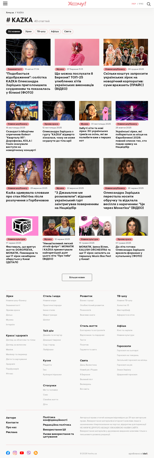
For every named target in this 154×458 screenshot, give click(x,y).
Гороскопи (124, 346)
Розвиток (86, 296)
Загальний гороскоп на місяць (132, 360)
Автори (11, 418)
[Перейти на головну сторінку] (77, 4)
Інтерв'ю (10, 325)
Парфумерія (12, 369)
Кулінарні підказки (52, 375)
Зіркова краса (51, 124)
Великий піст (86, 380)
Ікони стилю (49, 310)
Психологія (85, 310)
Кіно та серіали (124, 330)
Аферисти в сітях (126, 315)
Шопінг (46, 320)
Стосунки (49, 385)
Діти (45, 405)
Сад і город (49, 345)
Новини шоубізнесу (115, 69)
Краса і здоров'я (17, 335)
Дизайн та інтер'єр (52, 335)
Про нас (11, 427)
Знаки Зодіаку (124, 370)
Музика (60, 69)
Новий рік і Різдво (88, 370)
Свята (67, 31)
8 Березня (85, 375)
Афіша (55, 31)
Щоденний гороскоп (127, 375)
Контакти (12, 422)
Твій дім (48, 331)
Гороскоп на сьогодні (127, 351)
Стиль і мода (51, 296)
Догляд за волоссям (16, 345)
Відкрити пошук (148, 4)
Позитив (84, 345)
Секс (45, 395)
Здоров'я (10, 364)
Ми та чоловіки (50, 390)
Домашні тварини (52, 340)
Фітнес (9, 374)
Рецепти (47, 365)
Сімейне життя (50, 400)
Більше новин (77, 277)
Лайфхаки (48, 350)
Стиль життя (88, 326)
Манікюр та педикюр (16, 355)
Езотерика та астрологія (92, 330)
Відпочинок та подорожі (92, 335)
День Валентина (88, 365)
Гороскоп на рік (124, 365)
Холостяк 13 (123, 305)
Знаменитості (15, 69)
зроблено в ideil (138, 454)
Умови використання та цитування (58, 435)
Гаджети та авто (88, 350)
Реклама (11, 432)
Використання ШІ (54, 430)
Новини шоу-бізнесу (16, 301)
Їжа (44, 370)
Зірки (28, 31)
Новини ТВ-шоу (124, 301)
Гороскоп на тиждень (128, 355)
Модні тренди (50, 315)
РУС (141, 4)
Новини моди (49, 301)
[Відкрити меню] (5, 3)
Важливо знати (87, 315)
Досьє (9, 315)
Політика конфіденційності (55, 419)
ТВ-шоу (41, 31)
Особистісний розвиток (92, 305)
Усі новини (14, 31)
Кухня (47, 360)
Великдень (85, 384)
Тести (83, 340)
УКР (134, 4)
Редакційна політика (57, 425)
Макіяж (9, 350)
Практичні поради (52, 305)
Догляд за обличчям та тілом (20, 340)
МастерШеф (123, 310)
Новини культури (16, 239)
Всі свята (84, 389)
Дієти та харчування (16, 359)
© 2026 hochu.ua (88, 454)
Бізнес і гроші (86, 301)
